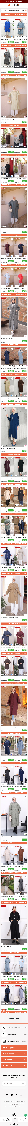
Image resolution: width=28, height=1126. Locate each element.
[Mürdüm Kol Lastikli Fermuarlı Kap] (7, 247)
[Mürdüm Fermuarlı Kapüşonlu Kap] (7, 467)
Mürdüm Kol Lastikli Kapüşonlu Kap (8, 727)
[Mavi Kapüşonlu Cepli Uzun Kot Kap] (20, 357)
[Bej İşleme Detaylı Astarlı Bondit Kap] (7, 497)
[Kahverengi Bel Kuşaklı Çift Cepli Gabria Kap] (7, 666)
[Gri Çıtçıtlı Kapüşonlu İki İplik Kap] (20, 995)
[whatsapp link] (25, 1115)
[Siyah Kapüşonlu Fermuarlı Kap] (20, 497)
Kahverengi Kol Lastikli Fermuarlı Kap (5, 149)
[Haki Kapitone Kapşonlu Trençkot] (14, 815)
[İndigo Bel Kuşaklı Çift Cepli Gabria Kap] (7, 556)
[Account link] (25, 5)
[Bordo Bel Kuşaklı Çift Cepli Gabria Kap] (20, 636)
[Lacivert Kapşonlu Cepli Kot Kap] (7, 746)
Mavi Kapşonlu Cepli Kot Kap (20, 756)
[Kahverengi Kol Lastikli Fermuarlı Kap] (7, 138)
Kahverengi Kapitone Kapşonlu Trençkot (18, 866)
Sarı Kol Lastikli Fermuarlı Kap (20, 69)
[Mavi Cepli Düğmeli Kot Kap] (7, 965)
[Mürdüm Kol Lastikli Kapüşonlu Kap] (14, 706)
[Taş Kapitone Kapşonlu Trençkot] (7, 855)
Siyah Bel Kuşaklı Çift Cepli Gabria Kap (20, 677)
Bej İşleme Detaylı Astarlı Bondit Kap (6, 507)
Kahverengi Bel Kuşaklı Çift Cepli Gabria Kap (6, 677)
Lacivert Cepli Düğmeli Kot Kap (7, 1006)
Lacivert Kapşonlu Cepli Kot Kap (6, 756)
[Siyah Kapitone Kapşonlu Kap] (7, 775)
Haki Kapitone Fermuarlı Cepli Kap (7, 896)
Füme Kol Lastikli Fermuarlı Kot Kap (7, 69)
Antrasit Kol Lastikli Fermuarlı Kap (20, 149)
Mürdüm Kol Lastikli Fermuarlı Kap (7, 258)
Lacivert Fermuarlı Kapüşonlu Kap (8, 448)
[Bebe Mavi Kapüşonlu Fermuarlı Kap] (20, 965)
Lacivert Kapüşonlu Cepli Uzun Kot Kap (7, 368)
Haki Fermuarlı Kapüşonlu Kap (7, 398)
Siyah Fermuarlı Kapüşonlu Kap (20, 478)
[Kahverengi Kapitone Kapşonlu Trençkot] (20, 855)
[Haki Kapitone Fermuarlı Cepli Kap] (7, 885)
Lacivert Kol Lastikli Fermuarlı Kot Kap (20, 537)
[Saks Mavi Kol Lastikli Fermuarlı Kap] (7, 28)
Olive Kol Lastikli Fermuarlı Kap (7, 119)
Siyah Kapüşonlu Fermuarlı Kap (20, 507)
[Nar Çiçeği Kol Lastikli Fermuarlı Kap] (20, 277)
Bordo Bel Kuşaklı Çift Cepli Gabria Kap (20, 647)
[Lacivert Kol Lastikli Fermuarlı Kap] (20, 247)
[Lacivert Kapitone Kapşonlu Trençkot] (20, 775)
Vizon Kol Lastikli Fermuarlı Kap (20, 178)
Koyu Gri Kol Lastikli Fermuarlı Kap (8, 228)
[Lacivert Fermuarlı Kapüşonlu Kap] (14, 427)
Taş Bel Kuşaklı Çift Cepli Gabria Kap (19, 567)
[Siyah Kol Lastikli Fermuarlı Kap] (7, 167)
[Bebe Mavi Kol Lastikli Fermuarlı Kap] (7, 277)
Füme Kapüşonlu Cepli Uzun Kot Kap (8, 338)
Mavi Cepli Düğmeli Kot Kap (7, 976)
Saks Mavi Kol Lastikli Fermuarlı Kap (5, 39)
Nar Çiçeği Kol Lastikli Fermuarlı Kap (19, 288)
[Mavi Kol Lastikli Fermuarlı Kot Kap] (20, 28)
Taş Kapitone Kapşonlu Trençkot (6, 866)
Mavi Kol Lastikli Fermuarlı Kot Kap (20, 39)
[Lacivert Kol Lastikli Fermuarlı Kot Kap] (20, 526)
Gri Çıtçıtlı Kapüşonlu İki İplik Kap (20, 1006)
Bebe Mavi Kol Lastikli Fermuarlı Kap (5, 288)
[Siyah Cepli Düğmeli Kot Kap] (14, 925)
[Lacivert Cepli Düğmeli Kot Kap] (7, 995)
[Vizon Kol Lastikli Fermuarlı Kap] (20, 167)
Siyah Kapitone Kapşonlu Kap (7, 786)
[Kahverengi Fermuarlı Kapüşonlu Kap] (20, 387)
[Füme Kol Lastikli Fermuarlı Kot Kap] (7, 58)
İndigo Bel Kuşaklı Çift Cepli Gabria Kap (7, 567)
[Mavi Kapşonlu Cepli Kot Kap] (20, 746)
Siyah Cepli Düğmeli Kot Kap (7, 946)
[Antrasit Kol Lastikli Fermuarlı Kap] (20, 138)
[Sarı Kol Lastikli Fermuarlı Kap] (20, 58)
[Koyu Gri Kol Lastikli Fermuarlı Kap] (14, 207)
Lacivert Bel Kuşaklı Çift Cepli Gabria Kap (7, 647)
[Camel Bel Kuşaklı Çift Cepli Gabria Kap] (14, 596)
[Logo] (14, 5)
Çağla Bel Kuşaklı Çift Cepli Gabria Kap (6, 537)
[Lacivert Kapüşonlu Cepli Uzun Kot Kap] (7, 357)
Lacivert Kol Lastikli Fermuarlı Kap (20, 258)
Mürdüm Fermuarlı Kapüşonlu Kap (7, 478)
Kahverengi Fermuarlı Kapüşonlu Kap (18, 398)
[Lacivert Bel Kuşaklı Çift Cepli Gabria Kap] (7, 636)
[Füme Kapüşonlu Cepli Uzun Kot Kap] (14, 317)
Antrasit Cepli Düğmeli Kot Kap (20, 896)
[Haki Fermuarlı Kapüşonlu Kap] (7, 387)
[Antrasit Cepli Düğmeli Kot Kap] (20, 885)
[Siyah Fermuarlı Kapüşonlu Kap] (20, 467)
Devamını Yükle (14, 1018)
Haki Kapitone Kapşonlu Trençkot (8, 836)
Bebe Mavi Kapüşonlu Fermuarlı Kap (18, 976)
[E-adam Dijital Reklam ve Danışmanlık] (14, 1124)
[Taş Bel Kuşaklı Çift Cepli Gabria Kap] (20, 556)
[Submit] (23, 1083)
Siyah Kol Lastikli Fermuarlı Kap (6, 178)
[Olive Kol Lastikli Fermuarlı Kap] (14, 98)
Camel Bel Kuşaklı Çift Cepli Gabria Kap (9, 617)
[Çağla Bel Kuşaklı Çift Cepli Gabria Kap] (7, 526)
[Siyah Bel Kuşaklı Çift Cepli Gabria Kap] (20, 666)
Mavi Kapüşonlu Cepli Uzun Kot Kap (20, 368)
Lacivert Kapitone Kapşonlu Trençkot (20, 786)
